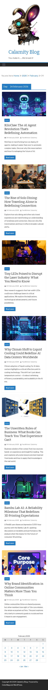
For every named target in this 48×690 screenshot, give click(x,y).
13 (31, 652)
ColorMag (6, 685)
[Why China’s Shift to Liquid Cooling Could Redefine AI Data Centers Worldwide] (24, 328)
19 (24, 656)
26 (24, 660)
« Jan (21, 667)
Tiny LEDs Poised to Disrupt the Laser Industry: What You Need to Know (23, 277)
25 (18, 660)
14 (37, 652)
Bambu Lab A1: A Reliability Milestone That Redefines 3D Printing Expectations (23, 511)
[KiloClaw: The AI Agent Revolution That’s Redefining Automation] (24, 104)
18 (18, 656)
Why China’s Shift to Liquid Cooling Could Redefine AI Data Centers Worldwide (23, 353)
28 (37, 660)
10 (12, 652)
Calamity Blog (24, 52)
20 (31, 656)
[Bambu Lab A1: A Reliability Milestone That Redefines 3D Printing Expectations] (24, 486)
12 (24, 652)
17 (12, 656)
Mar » (26, 667)
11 (18, 652)
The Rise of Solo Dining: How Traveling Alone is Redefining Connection (20, 201)
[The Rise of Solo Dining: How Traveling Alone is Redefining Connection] (24, 176)
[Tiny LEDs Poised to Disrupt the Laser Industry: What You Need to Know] (24, 252)
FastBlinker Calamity (29, 138)
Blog (7, 120)
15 (43, 652)
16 (5, 656)
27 (31, 660)
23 (5, 660)
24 (11, 660)
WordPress (18, 685)
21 (37, 656)
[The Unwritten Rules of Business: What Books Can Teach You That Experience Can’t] (24, 407)
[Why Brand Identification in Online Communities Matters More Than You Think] (24, 562)
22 (43, 656)
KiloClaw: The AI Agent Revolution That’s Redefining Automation (20, 129)
